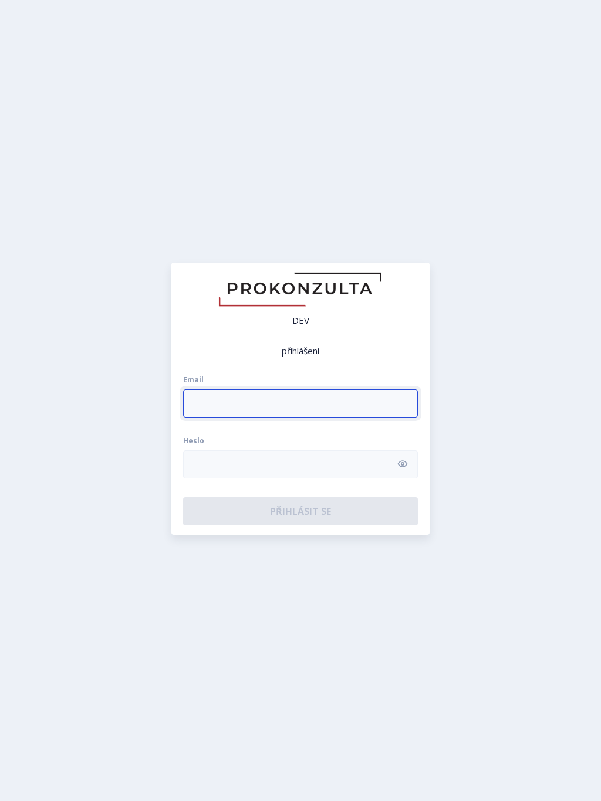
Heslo (193, 441)
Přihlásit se (300, 511)
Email (193, 380)
